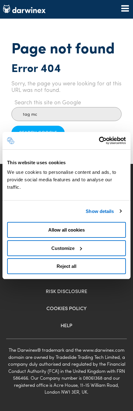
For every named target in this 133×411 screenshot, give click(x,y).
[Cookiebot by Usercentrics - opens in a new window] (99, 141)
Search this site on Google (48, 102)
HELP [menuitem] (66, 325)
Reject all (66, 266)
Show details (100, 211)
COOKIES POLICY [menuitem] (66, 308)
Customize (63, 248)
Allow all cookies (66, 230)
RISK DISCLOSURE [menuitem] (66, 291)
